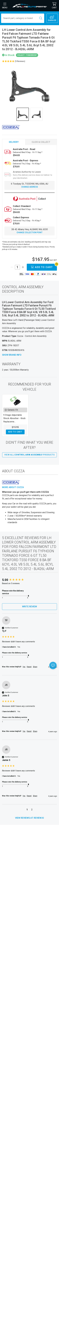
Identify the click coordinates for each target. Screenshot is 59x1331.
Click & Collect (41, 142)
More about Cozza (13, 487)
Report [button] (29, 667)
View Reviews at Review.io (29, 818)
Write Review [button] (29, 606)
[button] (27, 810)
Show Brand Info (11, 355)
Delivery (14, 142)
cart (54, 7)
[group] (29, 580)
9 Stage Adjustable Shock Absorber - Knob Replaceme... (14, 418)
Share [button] (35, 667)
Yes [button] (24, 667)
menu (4, 7)
